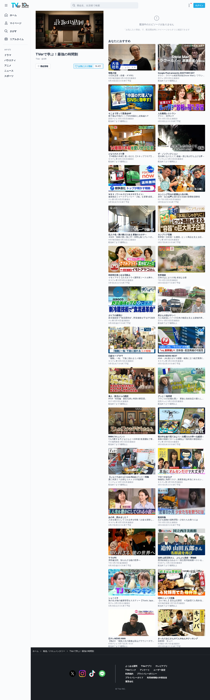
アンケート (145, 670)
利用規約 (129, 673)
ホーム (36, 651)
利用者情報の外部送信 (157, 677)
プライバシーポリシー (147, 673)
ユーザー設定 (159, 670)
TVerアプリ (146, 666)
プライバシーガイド (134, 677)
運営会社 (129, 681)
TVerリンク (130, 670)
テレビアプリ (161, 666)
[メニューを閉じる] (6, 5)
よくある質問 (131, 666)
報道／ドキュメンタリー (54, 651)
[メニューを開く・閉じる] (189, 5)
